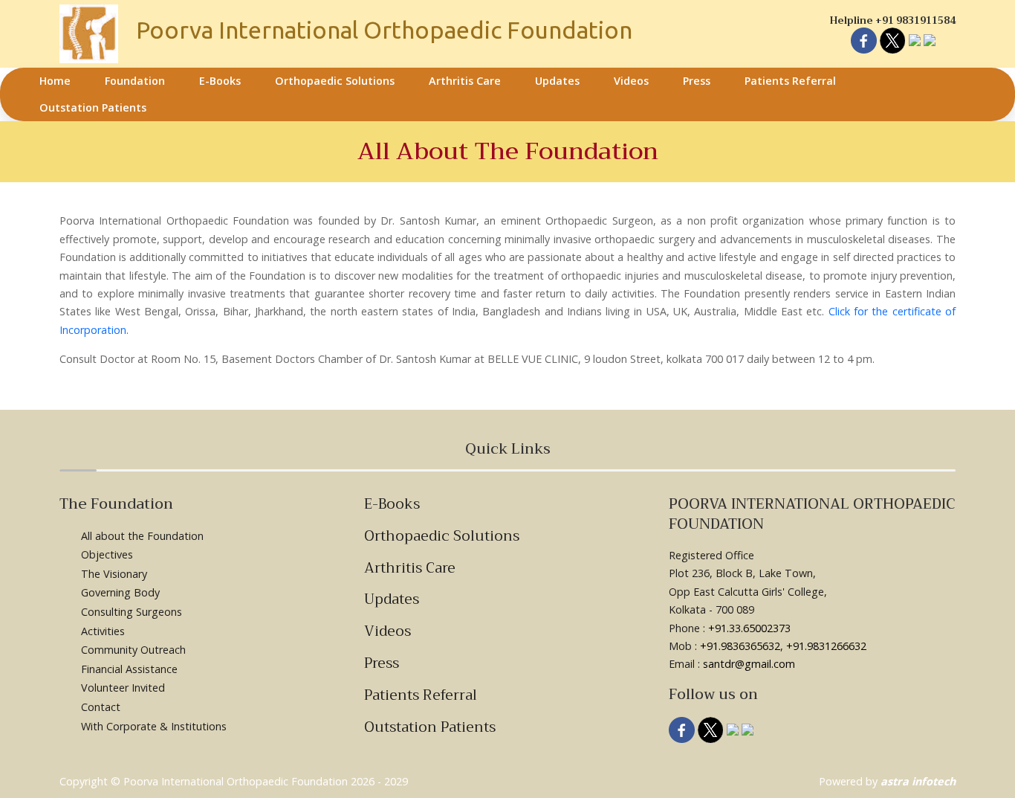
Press (696, 81)
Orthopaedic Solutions (335, 81)
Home (55, 81)
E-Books (220, 81)
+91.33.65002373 (749, 628)
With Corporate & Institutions (154, 726)
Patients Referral (790, 81)
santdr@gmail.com (749, 664)
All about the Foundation (142, 536)
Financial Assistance (129, 669)
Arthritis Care (465, 81)
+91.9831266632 (826, 646)
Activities (103, 631)
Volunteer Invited (123, 687)
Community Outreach (133, 650)
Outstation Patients (92, 107)
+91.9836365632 (740, 646)
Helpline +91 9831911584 (893, 20)
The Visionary (114, 574)
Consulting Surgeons (131, 612)
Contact (100, 707)
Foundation (135, 81)
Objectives (107, 554)
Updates (557, 81)
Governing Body (120, 592)
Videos (631, 81)
